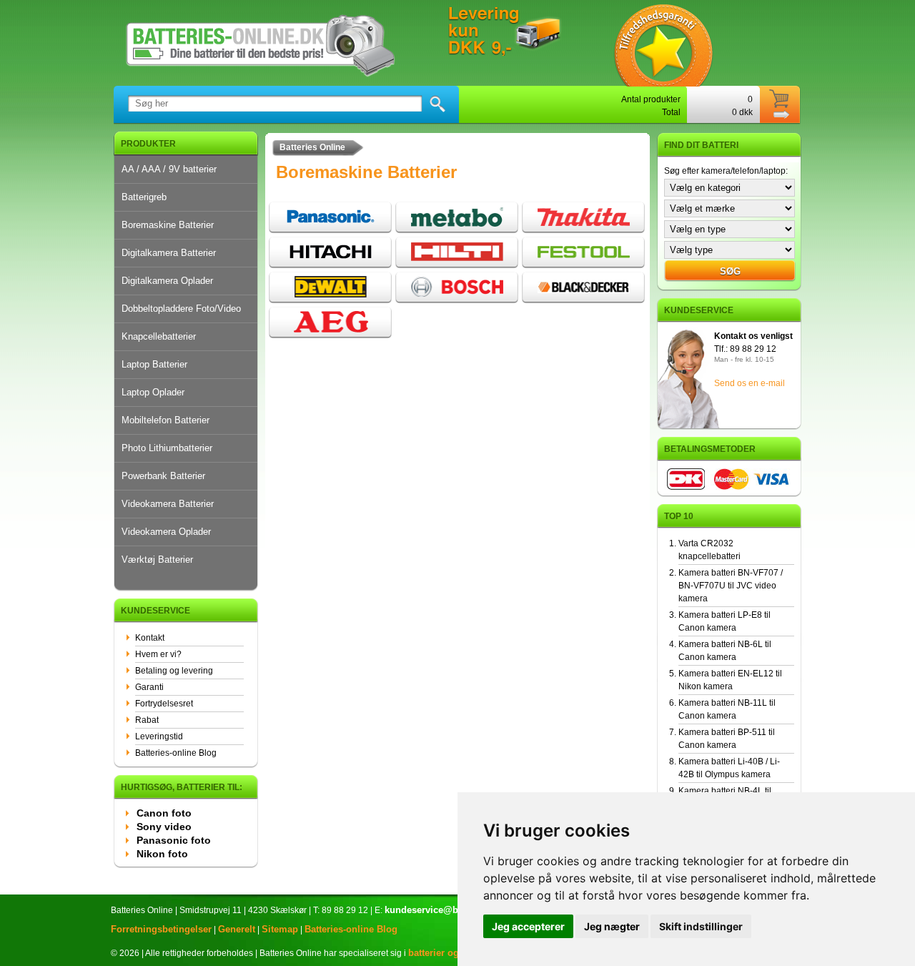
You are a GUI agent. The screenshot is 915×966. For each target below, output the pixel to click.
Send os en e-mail (749, 383)
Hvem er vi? (158, 654)
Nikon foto (162, 853)
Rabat (147, 720)
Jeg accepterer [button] (528, 926)
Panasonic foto (174, 840)
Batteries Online (312, 147)
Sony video (164, 826)
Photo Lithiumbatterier (167, 448)
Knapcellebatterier (159, 336)
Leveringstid (159, 736)
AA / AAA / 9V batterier (169, 169)
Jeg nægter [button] (612, 926)
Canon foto (164, 813)
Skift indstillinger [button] (701, 926)
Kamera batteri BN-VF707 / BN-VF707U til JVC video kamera (730, 585)
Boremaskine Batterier (168, 225)
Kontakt (149, 638)
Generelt (236, 929)
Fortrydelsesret (164, 704)
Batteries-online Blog (176, 753)
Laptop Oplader (153, 392)
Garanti (149, 687)
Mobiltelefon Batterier (165, 420)
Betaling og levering (174, 671)
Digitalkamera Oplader (167, 280)
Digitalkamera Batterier (169, 252)
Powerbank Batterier (163, 475)
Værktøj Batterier (157, 559)
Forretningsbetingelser (161, 929)
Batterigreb (144, 197)
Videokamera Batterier (168, 503)
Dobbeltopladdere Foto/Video (181, 308)
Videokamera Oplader (166, 531)
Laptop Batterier (154, 364)
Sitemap (280, 929)
